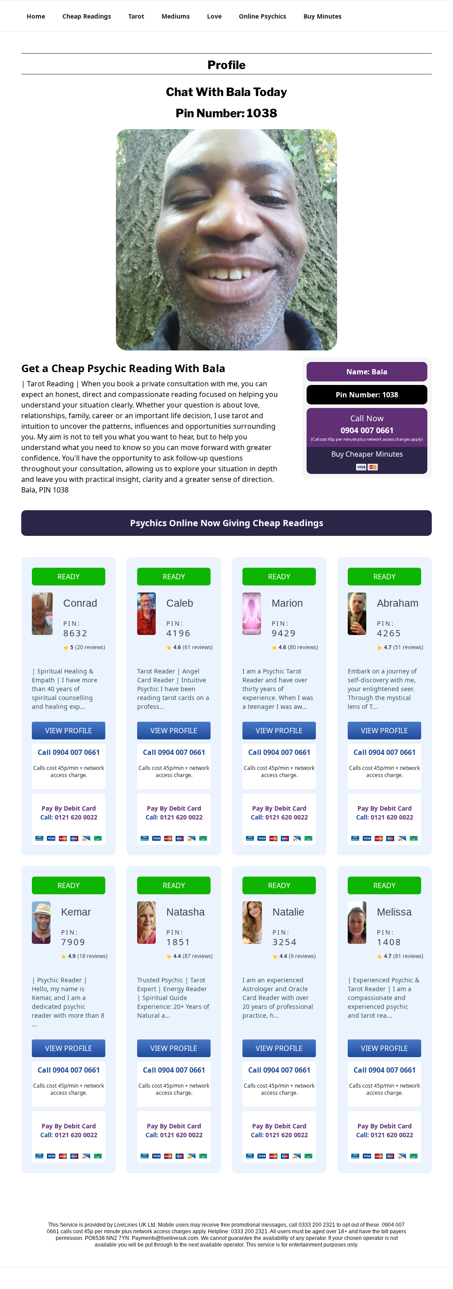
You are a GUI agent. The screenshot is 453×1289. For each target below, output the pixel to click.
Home (36, 16)
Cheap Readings (86, 16)
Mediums (175, 16)
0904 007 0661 (367, 430)
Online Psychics (262, 16)
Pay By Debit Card (69, 808)
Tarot (136, 16)
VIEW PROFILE (68, 730)
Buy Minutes (322, 16)
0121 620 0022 (76, 817)
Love (214, 16)
